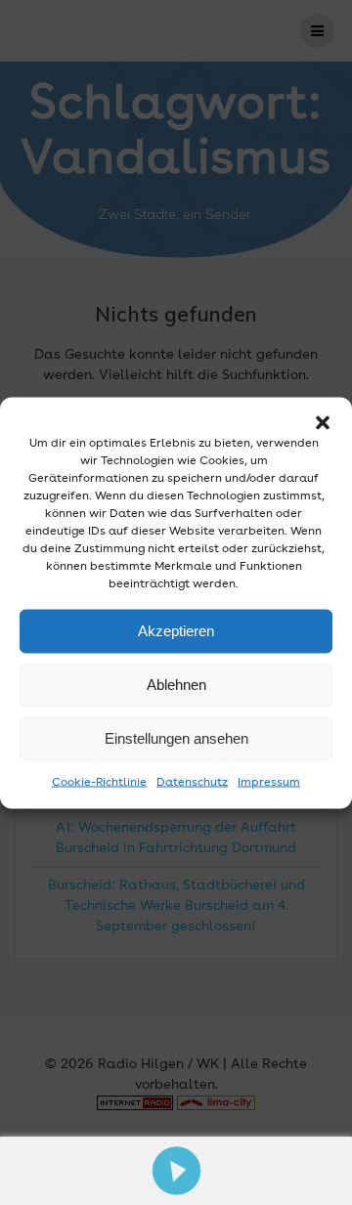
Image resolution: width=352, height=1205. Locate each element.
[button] (322, 422)
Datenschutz (192, 782)
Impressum (269, 782)
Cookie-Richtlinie (99, 782)
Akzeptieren (176, 631)
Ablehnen (176, 684)
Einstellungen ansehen (176, 738)
